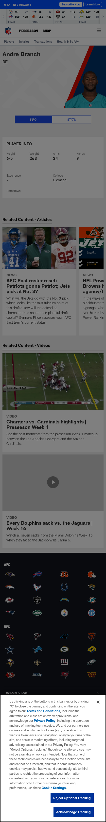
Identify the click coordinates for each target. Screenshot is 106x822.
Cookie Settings (54, 788)
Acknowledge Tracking (73, 812)
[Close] (98, 702)
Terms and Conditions (43, 711)
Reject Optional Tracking (72, 798)
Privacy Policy (44, 720)
